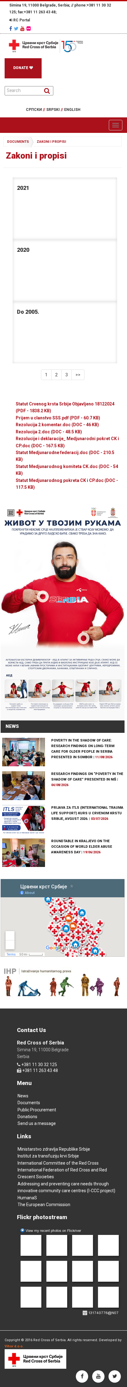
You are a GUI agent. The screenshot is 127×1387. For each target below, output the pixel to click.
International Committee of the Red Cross (58, 1163)
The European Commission (44, 1204)
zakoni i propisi (51, 142)
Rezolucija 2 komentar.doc (57, 424)
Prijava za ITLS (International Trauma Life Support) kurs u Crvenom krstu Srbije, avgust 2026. (87, 813)
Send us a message (37, 1123)
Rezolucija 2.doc (49, 431)
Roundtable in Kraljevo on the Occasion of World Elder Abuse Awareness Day (81, 846)
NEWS (12, 726)
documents (18, 142)
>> (78, 374)
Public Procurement (37, 1109)
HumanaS (27, 1197)
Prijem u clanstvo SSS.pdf (58, 417)
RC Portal (21, 20)
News (23, 1095)
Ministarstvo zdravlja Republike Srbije (54, 1149)
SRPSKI (54, 109)
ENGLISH (72, 109)
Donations (27, 1116)
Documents (29, 1102)
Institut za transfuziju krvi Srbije (48, 1155)
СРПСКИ (35, 109)
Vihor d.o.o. (14, 1346)
